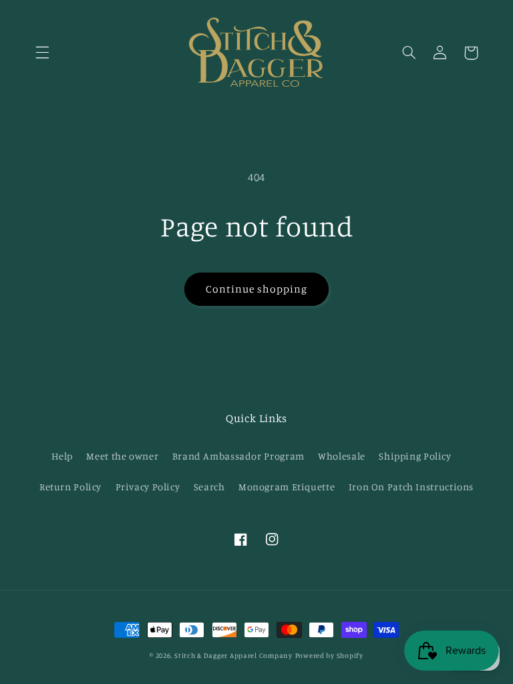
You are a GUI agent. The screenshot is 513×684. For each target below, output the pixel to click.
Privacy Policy (148, 486)
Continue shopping (257, 289)
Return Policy (70, 486)
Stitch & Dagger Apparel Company (233, 655)
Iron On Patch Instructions (411, 486)
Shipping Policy (415, 456)
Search (209, 486)
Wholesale (341, 456)
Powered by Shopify (329, 655)
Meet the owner (122, 456)
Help (62, 456)
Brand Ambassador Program (238, 456)
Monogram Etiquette (286, 486)
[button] (42, 52)
